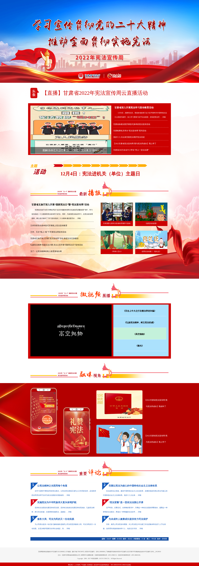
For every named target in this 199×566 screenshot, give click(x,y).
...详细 (163, 117)
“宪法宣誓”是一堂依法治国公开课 (126, 502)
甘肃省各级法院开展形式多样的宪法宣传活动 (131, 124)
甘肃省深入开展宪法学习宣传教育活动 (134, 107)
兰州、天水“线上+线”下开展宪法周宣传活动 (48, 232)
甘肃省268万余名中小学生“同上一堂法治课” (131, 150)
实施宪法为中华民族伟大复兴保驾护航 (56, 502)
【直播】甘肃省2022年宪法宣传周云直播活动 (95, 93)
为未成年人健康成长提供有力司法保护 (128, 519)
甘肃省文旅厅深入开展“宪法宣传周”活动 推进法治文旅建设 (54, 238)
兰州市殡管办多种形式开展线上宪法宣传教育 (48, 225)
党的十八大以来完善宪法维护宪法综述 (129, 137)
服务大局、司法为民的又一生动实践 (55, 519)
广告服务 (83, 565)
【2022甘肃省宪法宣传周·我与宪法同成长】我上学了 (134, 144)
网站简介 (71, 565)
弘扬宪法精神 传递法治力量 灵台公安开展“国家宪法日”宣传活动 (56, 245)
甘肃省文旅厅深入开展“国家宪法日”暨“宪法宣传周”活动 (60, 204)
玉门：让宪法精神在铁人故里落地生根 (46, 251)
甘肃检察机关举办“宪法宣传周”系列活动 (129, 131)
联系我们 (90, 565)
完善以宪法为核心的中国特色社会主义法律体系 (133, 485)
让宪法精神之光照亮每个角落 (52, 485)
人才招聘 (77, 565)
